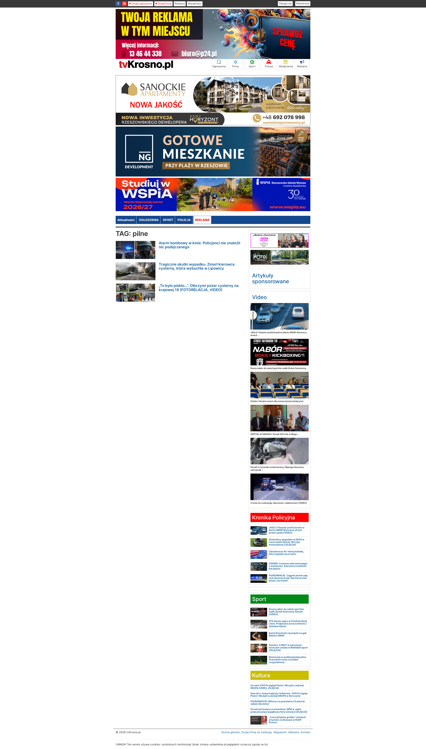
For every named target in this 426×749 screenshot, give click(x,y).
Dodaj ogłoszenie (141, 3)
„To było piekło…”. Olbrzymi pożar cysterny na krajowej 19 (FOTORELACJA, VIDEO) (199, 287)
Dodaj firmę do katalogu (256, 732)
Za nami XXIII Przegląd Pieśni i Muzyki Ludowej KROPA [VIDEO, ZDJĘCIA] (277, 686)
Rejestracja (302, 3)
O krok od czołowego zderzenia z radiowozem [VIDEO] (278, 503)
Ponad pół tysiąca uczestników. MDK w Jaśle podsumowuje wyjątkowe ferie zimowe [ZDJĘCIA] (278, 710)
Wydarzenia (286, 66)
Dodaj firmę (164, 3)
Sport (252, 66)
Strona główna (230, 732)
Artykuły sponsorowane (270, 278)
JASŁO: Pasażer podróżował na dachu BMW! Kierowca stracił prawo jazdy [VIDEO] (286, 530)
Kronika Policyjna (273, 517)
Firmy (235, 66)
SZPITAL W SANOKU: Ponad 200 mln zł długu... (274, 434)
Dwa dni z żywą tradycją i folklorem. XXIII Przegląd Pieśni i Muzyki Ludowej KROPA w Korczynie (279, 694)
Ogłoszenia (218, 66)
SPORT (168, 220)
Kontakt (305, 732)
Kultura (261, 675)
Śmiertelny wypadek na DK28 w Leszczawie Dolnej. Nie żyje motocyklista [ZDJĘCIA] (286, 542)
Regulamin (280, 732)
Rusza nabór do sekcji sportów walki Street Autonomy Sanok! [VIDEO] (286, 612)
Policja (269, 66)
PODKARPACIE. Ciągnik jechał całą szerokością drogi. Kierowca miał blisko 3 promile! (288, 578)
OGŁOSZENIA (149, 220)
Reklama (180, 3)
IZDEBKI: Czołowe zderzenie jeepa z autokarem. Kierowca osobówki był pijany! (288, 566)
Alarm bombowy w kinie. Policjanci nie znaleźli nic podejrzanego (199, 245)
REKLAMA (202, 220)
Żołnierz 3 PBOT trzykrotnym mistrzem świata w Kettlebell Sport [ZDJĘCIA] (288, 648)
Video (259, 297)
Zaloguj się (285, 3)
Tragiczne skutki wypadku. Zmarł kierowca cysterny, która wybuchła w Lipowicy (197, 266)
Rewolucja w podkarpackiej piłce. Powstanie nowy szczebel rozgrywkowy (288, 660)
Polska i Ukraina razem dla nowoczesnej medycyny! (276, 401)
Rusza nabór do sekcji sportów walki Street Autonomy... (279, 368)
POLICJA (184, 220)
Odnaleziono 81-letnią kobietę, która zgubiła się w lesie (286, 552)
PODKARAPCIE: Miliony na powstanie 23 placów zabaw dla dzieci (277, 702)
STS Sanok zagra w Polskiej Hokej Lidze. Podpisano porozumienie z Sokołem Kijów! (288, 624)
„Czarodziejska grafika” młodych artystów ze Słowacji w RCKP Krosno (287, 720)
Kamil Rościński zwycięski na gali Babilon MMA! (288, 634)
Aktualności (195, 3)
